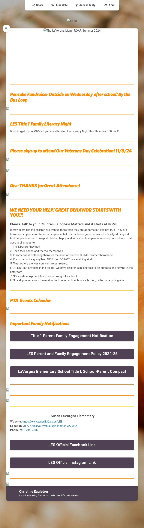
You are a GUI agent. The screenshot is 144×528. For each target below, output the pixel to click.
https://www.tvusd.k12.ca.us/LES (42, 421)
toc (6, 28)
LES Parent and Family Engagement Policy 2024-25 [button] (72, 353)
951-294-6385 (29, 430)
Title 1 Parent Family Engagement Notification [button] (72, 335)
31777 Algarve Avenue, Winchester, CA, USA (50, 426)
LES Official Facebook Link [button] (72, 445)
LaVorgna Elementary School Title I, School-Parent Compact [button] (72, 371)
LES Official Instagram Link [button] (72, 462)
